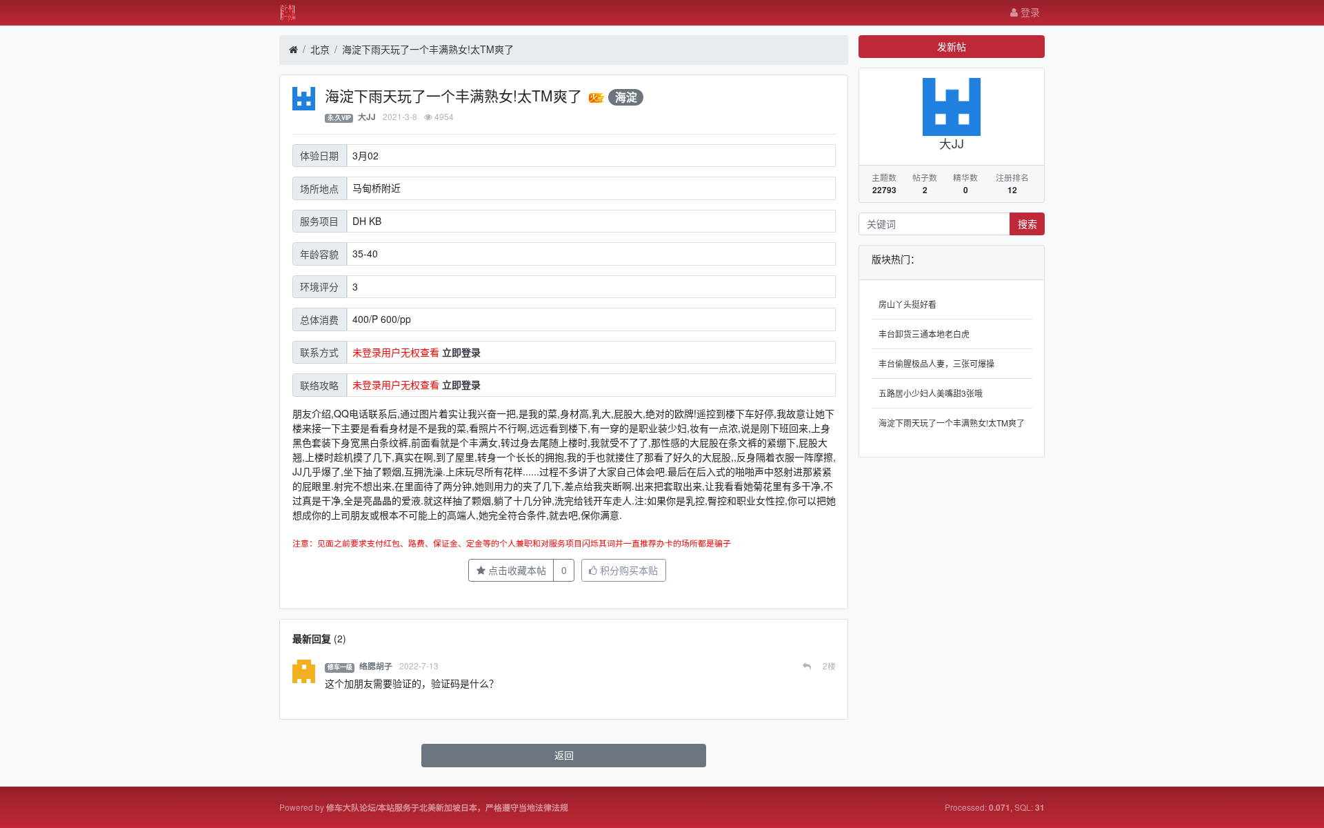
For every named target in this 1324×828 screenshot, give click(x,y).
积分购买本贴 (627, 570)
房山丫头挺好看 (907, 304)
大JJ (367, 117)
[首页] (293, 49)
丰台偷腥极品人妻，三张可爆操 (936, 363)
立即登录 (461, 352)
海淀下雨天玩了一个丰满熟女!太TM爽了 (428, 49)
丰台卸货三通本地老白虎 (924, 333)
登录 (1029, 12)
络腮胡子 (375, 666)
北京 (320, 49)
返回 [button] (564, 755)
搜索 (1027, 223)
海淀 (626, 97)
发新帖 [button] (951, 46)
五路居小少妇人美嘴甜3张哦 (931, 393)
